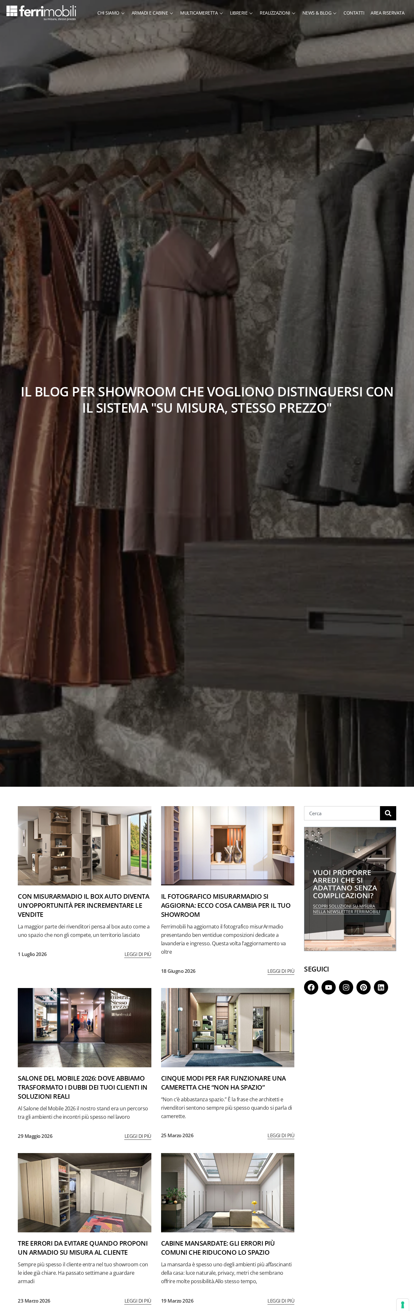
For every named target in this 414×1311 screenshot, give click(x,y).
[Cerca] (388, 813)
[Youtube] (328, 987)
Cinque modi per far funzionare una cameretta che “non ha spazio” (223, 1083)
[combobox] (342, 813)
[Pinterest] (363, 987)
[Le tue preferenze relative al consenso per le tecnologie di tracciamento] (403, 1305)
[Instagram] (346, 987)
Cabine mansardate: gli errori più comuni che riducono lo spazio (218, 1248)
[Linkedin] (381, 987)
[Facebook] (311, 987)
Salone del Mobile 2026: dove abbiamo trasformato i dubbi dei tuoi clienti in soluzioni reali (82, 1087)
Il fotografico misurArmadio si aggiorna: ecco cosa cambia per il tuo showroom (226, 905)
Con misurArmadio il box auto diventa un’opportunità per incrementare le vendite (83, 905)
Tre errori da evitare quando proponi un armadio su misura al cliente (82, 1248)
